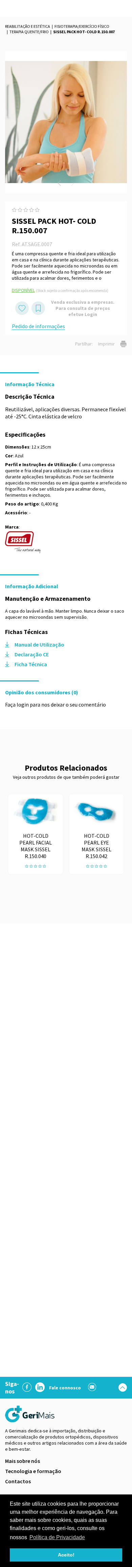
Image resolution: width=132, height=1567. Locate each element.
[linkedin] (40, 1388)
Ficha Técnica (31, 664)
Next (73, 183)
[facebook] (27, 1388)
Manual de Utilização (39, 644)
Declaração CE (32, 654)
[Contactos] (92, 1387)
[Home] (30, 1413)
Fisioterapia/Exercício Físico (81, 26)
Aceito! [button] (66, 1555)
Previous (59, 183)
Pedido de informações (38, 326)
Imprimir (106, 344)
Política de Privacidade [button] (57, 1537)
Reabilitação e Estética (27, 26)
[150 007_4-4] (66, 122)
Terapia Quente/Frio (29, 31)
